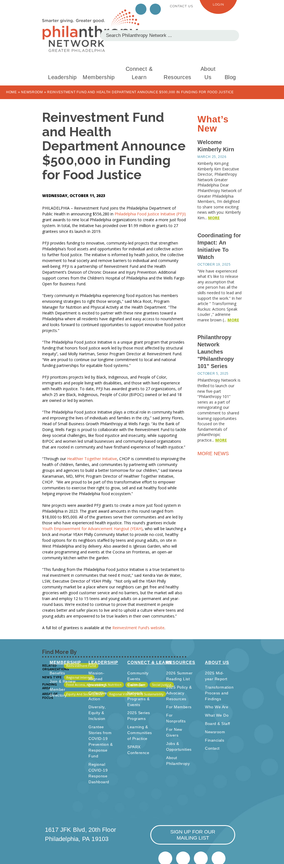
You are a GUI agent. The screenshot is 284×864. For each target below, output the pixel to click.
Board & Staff (217, 723)
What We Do (217, 715)
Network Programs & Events (138, 699)
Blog (230, 77)
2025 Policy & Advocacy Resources (179, 693)
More (214, 217)
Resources (177, 77)
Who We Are (216, 707)
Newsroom (32, 92)
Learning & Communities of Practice (139, 733)
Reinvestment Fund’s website (138, 627)
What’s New (213, 123)
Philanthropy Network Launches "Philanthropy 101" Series (215, 351)
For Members (179, 707)
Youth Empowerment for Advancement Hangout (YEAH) (92, 528)
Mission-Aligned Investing (97, 679)
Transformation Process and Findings (219, 693)
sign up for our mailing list (192, 835)
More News (213, 453)
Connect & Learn (139, 73)
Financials (214, 740)
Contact (212, 748)
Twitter (140, 9)
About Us (208, 73)
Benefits (57, 673)
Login (218, 4)
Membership (99, 77)
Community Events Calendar (138, 679)
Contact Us (181, 6)
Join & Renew (62, 681)
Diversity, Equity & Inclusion (97, 713)
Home (11, 92)
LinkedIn (155, 9)
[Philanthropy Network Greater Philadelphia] (90, 30)
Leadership (62, 77)
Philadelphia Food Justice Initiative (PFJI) (150, 213)
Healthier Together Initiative (92, 458)
